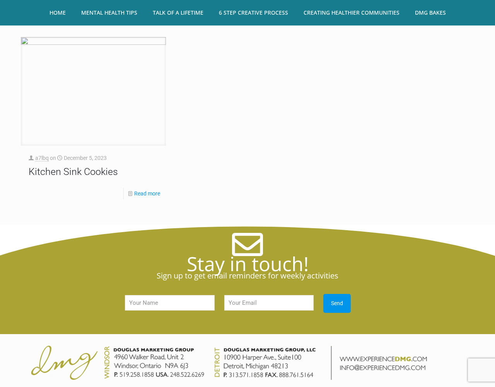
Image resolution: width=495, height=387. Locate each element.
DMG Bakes (430, 12)
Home (58, 12)
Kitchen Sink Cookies (73, 171)
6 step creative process (253, 12)
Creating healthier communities (351, 12)
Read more (147, 193)
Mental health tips (109, 12)
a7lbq (42, 158)
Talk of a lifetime (178, 12)
